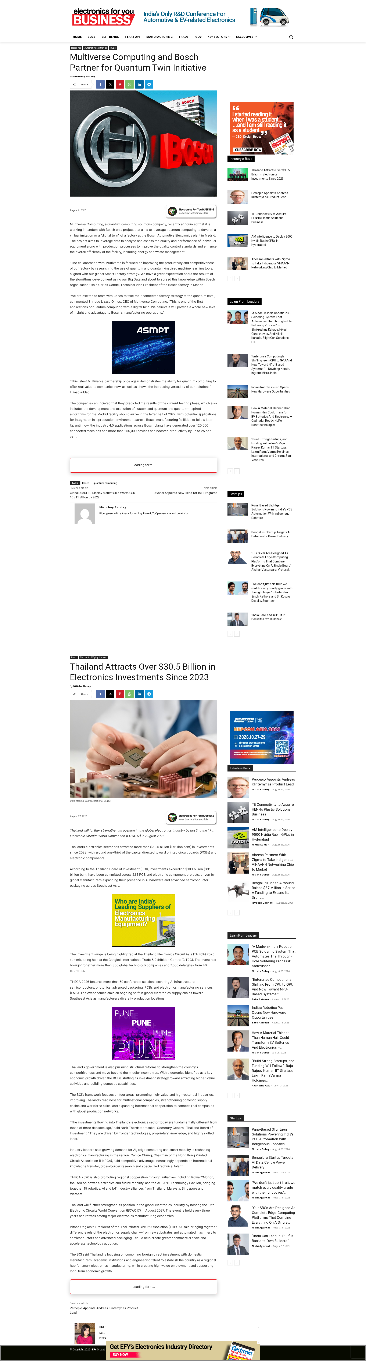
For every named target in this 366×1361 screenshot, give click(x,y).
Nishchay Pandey (84, 76)
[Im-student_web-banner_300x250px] (262, 153)
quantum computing (105, 482)
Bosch (85, 482)
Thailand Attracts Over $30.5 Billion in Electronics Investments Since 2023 (270, 174)
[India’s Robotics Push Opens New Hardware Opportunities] (237, 391)
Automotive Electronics (96, 47)
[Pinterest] (120, 84)
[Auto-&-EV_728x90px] (217, 25)
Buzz (113, 47)
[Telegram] (149, 84)
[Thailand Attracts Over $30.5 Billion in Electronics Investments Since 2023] (237, 174)
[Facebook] (100, 84)
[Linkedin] (139, 84)
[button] (291, 37)
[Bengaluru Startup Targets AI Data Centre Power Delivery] (237, 536)
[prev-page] (230, 278)
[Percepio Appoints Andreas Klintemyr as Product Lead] (237, 197)
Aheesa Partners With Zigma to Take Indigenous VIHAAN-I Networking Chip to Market (270, 263)
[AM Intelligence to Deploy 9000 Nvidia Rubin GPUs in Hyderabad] (237, 240)
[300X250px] (143, 373)
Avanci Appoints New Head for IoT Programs (185, 493)
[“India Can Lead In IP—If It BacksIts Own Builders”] (237, 619)
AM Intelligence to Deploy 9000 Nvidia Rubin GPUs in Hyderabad (272, 240)
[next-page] (237, 278)
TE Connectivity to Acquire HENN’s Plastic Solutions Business (269, 218)
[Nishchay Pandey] (85, 513)
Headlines (76, 47)
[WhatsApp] (129, 84)
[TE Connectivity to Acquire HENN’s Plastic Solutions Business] (237, 218)
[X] (110, 84)
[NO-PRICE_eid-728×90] (183, 1359)
